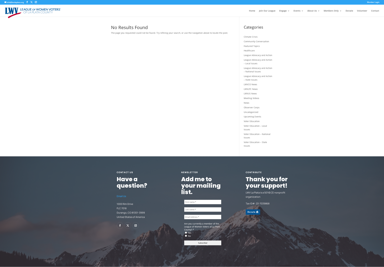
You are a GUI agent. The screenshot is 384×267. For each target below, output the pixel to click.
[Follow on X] (127, 225)
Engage (283, 11)
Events (297, 11)
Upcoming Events (252, 116)
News (246, 102)
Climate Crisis (251, 36)
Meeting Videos (251, 98)
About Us (312, 11)
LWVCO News (250, 84)
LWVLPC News (251, 89)
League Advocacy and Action (258, 55)
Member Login (373, 2)
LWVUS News (250, 93)
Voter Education (252, 121)
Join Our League (267, 11)
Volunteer (362, 11)
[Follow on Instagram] (135, 225)
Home (252, 11)
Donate (349, 11)
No (189, 236)
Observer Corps (252, 107)
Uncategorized (251, 112)
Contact (375, 11)
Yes (189, 232)
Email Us (121, 196)
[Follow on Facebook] (120, 225)
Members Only (331, 11)
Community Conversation (256, 41)
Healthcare (249, 50)
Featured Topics (252, 46)
